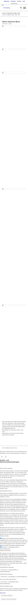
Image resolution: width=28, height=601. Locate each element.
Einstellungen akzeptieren (6, 595)
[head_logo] (11, 8)
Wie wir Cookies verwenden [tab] (6, 468)
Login (24, 1)
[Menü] (24, 8)
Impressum (13, 1)
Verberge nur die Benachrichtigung (8, 599)
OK (2, 456)
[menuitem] (6, 1)
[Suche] (20, 8)
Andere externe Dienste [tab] (5, 550)
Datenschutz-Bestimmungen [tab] (6, 586)
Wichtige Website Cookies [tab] (6, 491)
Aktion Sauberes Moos (11, 21)
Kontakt (19, 1)
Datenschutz (6, 1)
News (10, 23)
